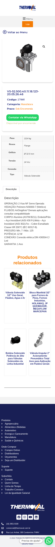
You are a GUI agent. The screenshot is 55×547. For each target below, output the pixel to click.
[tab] (11, 189)
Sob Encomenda (24, 108)
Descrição (11, 189)
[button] (27, 18)
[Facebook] (18, 517)
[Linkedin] (36, 517)
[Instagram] (24, 517)
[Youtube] (30, 517)
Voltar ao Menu (17, 32)
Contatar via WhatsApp (22, 117)
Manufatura (27, 104)
